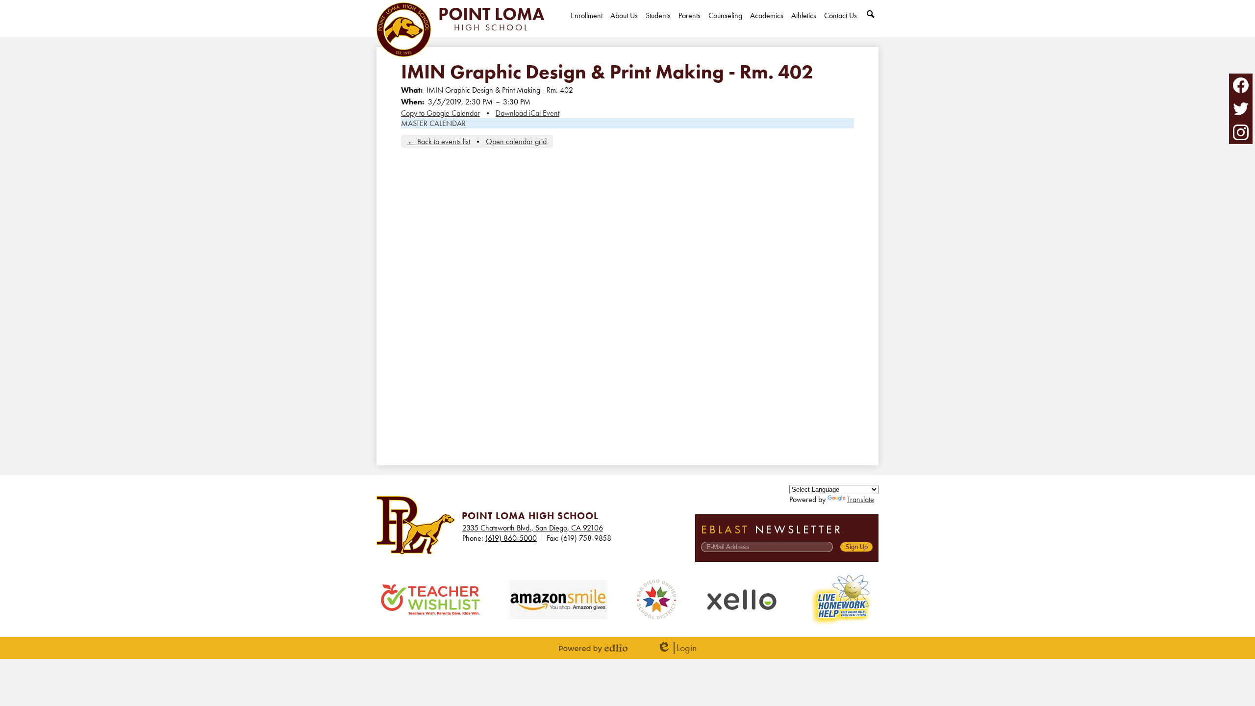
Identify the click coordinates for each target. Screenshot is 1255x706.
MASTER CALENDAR (433, 123)
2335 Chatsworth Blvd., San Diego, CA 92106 (532, 528)
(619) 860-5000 (511, 538)
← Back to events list (438, 141)
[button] (624, 23)
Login (677, 648)
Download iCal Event (527, 113)
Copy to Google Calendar (440, 113)
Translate (860, 499)
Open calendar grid (516, 141)
